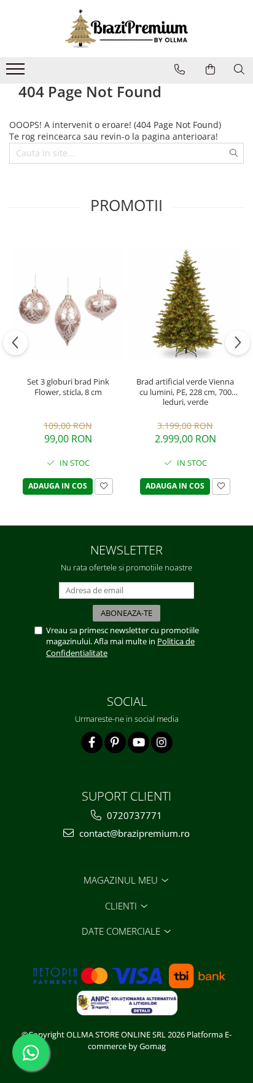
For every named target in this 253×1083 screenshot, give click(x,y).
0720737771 (133, 815)
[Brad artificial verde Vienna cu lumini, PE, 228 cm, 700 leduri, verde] (185, 303)
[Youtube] (138, 742)
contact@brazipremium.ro (133, 833)
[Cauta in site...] (239, 69)
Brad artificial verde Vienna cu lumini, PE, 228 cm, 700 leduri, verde (185, 392)
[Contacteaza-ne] (179, 69)
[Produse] (17, 72)
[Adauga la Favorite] (104, 486)
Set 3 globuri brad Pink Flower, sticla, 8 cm (68, 387)
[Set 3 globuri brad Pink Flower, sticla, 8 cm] (68, 303)
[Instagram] (162, 742)
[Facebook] (92, 742)
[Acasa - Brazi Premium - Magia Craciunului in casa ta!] (126, 28)
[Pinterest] (115, 742)
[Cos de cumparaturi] (210, 69)
